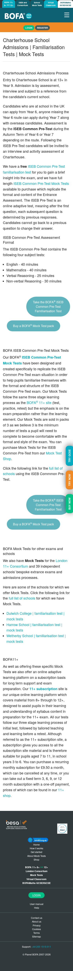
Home (36, 844)
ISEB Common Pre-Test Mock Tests (41, 183)
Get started (36, 852)
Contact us (36, 917)
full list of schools (22, 598)
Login (36, 895)
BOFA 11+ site (39, 402)
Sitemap (36, 936)
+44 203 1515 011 (41, 946)
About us (36, 921)
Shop (36, 859)
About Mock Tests (36, 855)
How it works (36, 848)
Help (36, 907)
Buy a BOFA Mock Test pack (33, 325)
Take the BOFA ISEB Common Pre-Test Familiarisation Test (48, 306)
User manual (36, 904)
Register (42, 27)
